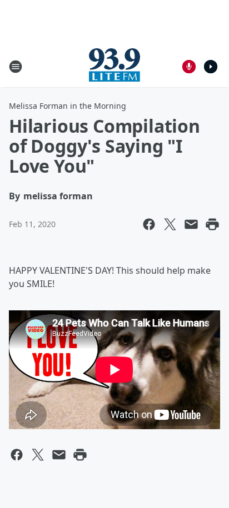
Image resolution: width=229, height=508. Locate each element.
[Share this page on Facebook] (149, 224)
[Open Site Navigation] (15, 66)
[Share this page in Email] (191, 224)
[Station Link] (114, 66)
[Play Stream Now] (210, 66)
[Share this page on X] (170, 224)
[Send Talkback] (189, 66)
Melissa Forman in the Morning (67, 105)
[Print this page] (212, 224)
